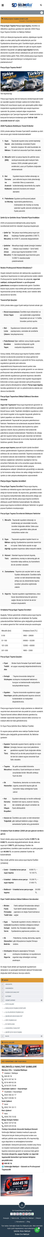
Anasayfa (22, 21)
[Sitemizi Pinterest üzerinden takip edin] (26, 1214)
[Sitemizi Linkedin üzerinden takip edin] (20, 1214)
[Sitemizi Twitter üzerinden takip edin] (14, 1214)
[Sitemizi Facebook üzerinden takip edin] (11, 1214)
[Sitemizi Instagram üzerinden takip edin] (17, 1214)
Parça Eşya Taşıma (8, 26)
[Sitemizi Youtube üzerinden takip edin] (23, 1214)
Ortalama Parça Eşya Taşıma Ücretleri (16, 610)
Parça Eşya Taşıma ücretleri (13, 481)
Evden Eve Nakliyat (22, 1234)
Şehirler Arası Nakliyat (22, 1231)
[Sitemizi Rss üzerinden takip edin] (32, 1214)
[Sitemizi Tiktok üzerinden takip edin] (29, 1214)
